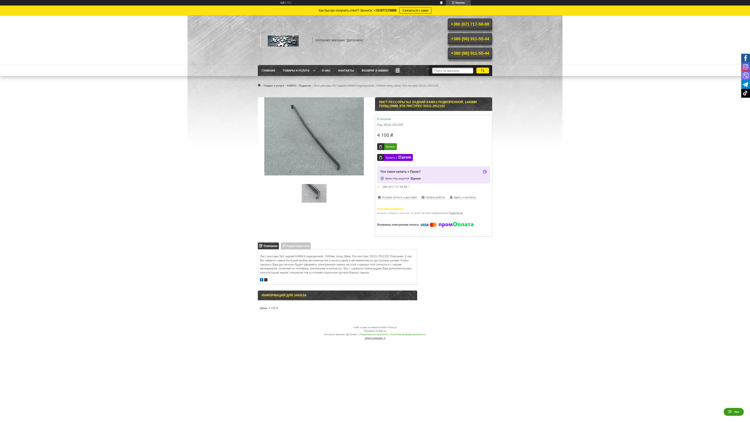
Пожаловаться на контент (374, 334)
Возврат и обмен (375, 70)
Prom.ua (392, 327)
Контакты (346, 70)
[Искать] (482, 70)
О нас (326, 70)
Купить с (391, 157)
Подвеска (305, 85)
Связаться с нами (415, 10)
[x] (265, 280)
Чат (736, 411)
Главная (268, 70)
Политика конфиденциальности (408, 334)
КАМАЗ (291, 85)
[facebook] (261, 280)
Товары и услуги (296, 70)
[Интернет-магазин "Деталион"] (283, 40)
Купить (390, 146)
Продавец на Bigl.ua (375, 331)
